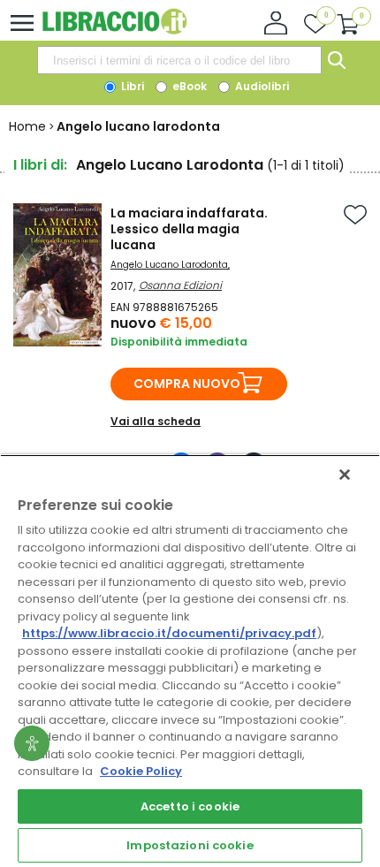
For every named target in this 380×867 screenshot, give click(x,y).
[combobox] (179, 60)
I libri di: (40, 165)
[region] (190, 660)
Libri (131, 86)
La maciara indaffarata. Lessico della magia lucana (189, 229)
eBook (188, 86)
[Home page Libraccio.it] (114, 30)
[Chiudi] (344, 474)
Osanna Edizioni (180, 285)
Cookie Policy (141, 771)
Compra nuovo (186, 383)
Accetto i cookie (190, 806)
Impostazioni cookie (189, 845)
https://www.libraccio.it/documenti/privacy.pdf (169, 633)
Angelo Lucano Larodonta (169, 264)
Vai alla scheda (155, 421)
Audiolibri (260, 86)
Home (27, 126)
